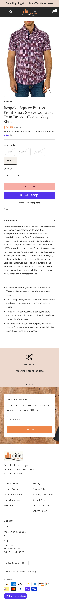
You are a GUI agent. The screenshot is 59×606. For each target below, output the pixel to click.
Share (6, 209)
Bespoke (8, 102)
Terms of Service (41, 505)
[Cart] (53, 11)
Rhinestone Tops (12, 500)
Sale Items (9, 505)
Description (10, 221)
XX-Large (37, 151)
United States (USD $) (15, 563)
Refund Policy (39, 500)
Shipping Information (43, 494)
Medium (10, 160)
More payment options (29, 202)
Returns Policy (40, 511)
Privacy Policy (40, 489)
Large (9, 151)
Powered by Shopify (28, 572)
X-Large (22, 151)
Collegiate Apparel (13, 494)
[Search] (10, 11)
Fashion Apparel (12, 489)
